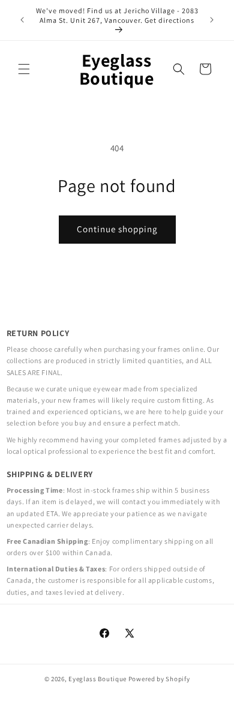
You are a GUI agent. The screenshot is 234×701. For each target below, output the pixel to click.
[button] (24, 69)
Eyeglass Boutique (97, 679)
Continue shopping (117, 229)
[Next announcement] (212, 20)
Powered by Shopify (159, 679)
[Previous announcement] (22, 20)
